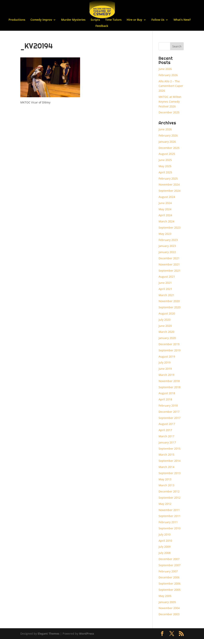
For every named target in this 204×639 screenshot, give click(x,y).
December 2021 (169, 258)
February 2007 (168, 571)
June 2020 (165, 326)
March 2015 (166, 454)
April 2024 (165, 215)
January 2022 (167, 252)
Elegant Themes (48, 633)
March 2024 (166, 221)
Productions (17, 20)
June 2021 (165, 283)
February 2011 (168, 522)
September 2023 (169, 227)
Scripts (95, 20)
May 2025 (165, 166)
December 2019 (169, 344)
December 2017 (169, 412)
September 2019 (169, 350)
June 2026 (165, 69)
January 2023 (167, 246)
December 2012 (169, 491)
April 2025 (165, 172)
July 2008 (165, 553)
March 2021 (166, 295)
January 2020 (167, 338)
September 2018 (169, 387)
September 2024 (169, 191)
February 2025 (168, 178)
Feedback (101, 26)
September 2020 (169, 307)
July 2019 (165, 362)
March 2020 (166, 332)
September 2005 (169, 590)
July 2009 (165, 547)
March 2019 (166, 375)
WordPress (86, 633)
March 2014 (166, 467)
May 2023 (165, 234)
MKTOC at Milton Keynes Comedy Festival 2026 (170, 101)
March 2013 (166, 485)
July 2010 (165, 534)
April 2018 (165, 399)
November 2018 (169, 381)
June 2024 (165, 203)
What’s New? (182, 20)
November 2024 (169, 184)
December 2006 (169, 577)
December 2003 (169, 614)
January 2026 (167, 142)
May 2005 (165, 596)
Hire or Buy (134, 20)
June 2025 (165, 160)
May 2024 (165, 209)
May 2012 (165, 504)
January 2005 (167, 602)
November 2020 (169, 301)
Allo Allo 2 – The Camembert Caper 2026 (171, 86)
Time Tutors (113, 20)
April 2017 (165, 430)
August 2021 (167, 276)
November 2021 (169, 264)
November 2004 (169, 608)
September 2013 (169, 473)
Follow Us (157, 20)
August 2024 (167, 197)
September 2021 (169, 270)
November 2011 (169, 510)
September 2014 (169, 461)
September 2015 (169, 448)
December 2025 (169, 112)
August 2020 (167, 313)
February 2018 (168, 405)
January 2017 (167, 442)
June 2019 (165, 369)
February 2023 (168, 240)
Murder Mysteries (73, 20)
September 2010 (169, 528)
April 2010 (165, 541)
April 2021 (165, 289)
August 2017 (167, 424)
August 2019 (167, 356)
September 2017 (169, 418)
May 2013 (165, 479)
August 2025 (167, 154)
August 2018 (167, 393)
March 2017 (166, 436)
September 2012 (169, 497)
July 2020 (165, 319)
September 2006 (169, 583)
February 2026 (168, 75)
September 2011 (169, 516)
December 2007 (169, 559)
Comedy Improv (41, 20)
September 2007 (169, 565)
